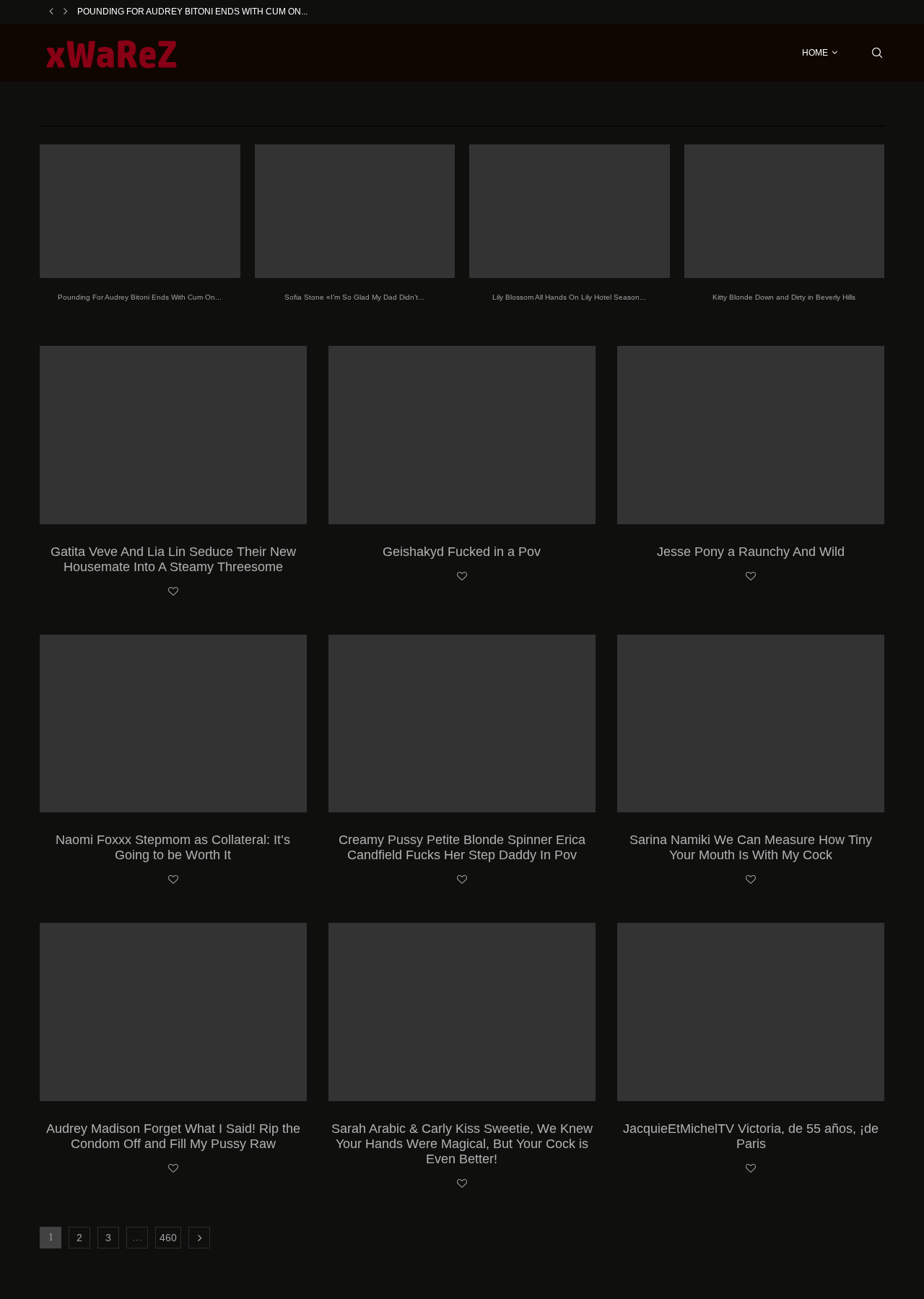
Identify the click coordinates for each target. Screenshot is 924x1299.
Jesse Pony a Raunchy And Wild (751, 551)
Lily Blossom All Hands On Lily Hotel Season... (569, 297)
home (815, 53)
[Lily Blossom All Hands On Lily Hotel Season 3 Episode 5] (569, 211)
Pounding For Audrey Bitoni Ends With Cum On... (192, 11)
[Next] (65, 11)
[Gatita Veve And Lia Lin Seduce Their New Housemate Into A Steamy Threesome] (173, 435)
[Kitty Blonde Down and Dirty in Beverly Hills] (784, 211)
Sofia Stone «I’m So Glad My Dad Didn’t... (354, 297)
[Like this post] (173, 592)
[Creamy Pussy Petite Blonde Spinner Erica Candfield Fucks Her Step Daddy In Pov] (462, 724)
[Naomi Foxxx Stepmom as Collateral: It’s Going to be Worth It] (173, 724)
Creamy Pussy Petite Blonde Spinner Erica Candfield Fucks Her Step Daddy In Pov (462, 847)
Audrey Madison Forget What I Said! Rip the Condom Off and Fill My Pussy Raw (173, 1136)
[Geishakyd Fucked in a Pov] (462, 435)
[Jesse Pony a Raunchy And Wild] (750, 435)
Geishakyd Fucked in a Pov (462, 551)
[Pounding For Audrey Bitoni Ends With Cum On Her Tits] (140, 211)
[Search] (877, 53)
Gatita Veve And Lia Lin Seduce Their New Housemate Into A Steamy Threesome (173, 559)
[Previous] (51, 11)
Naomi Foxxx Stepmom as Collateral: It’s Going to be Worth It (173, 847)
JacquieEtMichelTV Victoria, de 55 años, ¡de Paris (751, 1136)
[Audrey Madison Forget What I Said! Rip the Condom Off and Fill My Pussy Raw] (173, 1012)
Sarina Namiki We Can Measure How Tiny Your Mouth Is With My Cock (750, 847)
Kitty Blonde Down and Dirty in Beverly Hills (783, 297)
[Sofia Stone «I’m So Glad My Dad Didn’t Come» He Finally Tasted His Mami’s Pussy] (355, 211)
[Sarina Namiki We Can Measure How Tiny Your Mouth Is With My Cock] (750, 724)
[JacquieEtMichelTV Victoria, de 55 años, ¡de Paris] (750, 1012)
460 (168, 1237)
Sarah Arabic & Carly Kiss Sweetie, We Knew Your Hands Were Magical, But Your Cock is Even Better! (462, 1143)
